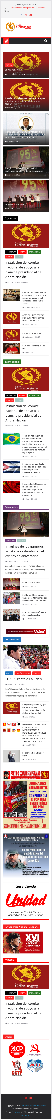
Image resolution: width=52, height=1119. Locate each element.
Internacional (34, 252)
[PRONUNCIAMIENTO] (11, 335)
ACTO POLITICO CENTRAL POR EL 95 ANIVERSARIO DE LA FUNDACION (33, 318)
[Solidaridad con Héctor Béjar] (11, 756)
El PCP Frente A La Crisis (23, 679)
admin (28, 74)
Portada (19, 257)
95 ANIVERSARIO (13, 69)
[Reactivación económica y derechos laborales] (11, 615)
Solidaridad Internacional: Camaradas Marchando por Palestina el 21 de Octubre (34, 598)
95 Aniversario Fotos (15, 204)
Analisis (9, 673)
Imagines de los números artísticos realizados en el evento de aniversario (24, 169)
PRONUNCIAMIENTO (31, 333)
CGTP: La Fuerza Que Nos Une (33, 347)
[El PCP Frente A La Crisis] (26, 657)
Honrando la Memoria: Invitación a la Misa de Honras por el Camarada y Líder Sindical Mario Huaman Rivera (25, 135)
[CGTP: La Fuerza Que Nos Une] (11, 349)
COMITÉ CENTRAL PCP (23, 673)
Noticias (9, 65)
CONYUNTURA (11, 252)
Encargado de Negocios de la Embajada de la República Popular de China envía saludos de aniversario (34, 489)
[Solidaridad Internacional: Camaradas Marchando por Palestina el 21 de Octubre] (11, 600)
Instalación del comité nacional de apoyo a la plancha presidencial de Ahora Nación (25, 101)
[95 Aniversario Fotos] (26, 196)
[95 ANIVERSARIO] (26, 54)
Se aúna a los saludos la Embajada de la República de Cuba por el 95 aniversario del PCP (34, 468)
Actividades (10, 541)
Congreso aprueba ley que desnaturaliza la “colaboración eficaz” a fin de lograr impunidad (34, 708)
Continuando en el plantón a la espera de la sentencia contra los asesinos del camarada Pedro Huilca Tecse (34, 298)
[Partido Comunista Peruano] (6, 41)
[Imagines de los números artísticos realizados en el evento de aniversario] (26, 162)
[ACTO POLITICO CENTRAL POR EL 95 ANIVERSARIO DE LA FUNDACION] (11, 320)
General (22, 252)
